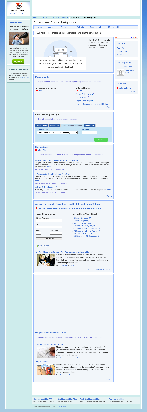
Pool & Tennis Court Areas (49, 187)
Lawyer (72, 265)
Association (64, 358)
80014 (65, 17)
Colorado (45, 17)
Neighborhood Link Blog (67, 399)
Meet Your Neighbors (117, 27)
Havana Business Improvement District (92, 104)
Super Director (42, 361)
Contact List (122, 51)
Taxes (71, 358)
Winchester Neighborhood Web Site (53, 174)
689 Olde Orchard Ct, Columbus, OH (86, 236)
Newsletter (121, 54)
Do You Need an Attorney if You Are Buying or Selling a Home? (64, 252)
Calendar (80, 27)
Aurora (56, 17)
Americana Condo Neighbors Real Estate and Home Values (67, 204)
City (37, 224)
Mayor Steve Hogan (84, 101)
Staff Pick (78, 358)
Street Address (42, 218)
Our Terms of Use (61, 406)
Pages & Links (96, 27)
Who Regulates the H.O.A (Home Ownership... (58, 160)
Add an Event (125, 88)
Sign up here (24, 77)
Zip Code (54, 231)
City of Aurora (81, 97)
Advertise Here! (15, 23)
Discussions (66, 27)
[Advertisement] (85, 8)
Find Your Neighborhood (118, 399)
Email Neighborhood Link (90, 399)
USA (35, 17)
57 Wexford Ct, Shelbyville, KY (83, 223)
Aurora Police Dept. (84, 94)
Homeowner (64, 265)
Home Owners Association (72, 125)
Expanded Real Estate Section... (99, 270)
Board (71, 375)
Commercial (89, 125)
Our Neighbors (124, 62)
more (49, 167)
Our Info (51, 27)
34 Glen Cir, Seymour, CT (81, 218)
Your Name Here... (129, 71)
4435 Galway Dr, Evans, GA (82, 234)
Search (101, 140)
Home (39, 27)
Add (40, 91)
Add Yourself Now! (124, 66)
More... (109, 107)
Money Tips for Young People (49, 344)
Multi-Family (54, 125)
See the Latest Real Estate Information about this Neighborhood (69, 208)
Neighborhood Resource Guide (50, 332)
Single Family (42, 125)
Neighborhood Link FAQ (42, 399)
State (38, 231)
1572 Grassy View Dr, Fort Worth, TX (86, 228)
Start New (42, 150)
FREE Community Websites (19, 14)
